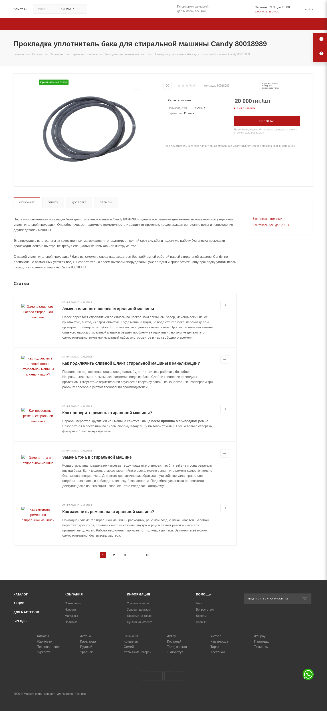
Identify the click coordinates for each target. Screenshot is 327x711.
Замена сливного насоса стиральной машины (108, 309)
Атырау (260, 636)
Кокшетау (131, 641)
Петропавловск (48, 647)
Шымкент (131, 636)
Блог (199, 603)
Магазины (71, 615)
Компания (74, 594)
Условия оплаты (138, 603)
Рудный (86, 647)
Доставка (79, 202)
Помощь (203, 594)
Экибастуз (175, 652)
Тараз (214, 647)
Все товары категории (267, 218)
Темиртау (261, 647)
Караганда (88, 641)
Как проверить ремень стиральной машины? (107, 413)
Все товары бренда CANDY (270, 225)
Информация (138, 594)
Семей (129, 647)
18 (147, 555)
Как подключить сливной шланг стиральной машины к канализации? (131, 363)
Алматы (43, 636)
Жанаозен (44, 641)
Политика (71, 622)
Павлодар (261, 641)
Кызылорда (219, 641)
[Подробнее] (224, 305)
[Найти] (81, 9)
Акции (19, 603)
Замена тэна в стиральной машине (97, 457)
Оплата (53, 202)
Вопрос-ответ (205, 609)
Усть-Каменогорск (137, 652)
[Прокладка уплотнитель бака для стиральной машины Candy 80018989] (89, 130)
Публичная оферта (139, 622)
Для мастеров (26, 612)
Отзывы (106, 202)
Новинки (201, 622)
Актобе (215, 636)
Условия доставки (139, 609)
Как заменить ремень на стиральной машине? (108, 511)
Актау (171, 636)
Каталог (21, 594)
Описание (26, 202)
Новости (70, 609)
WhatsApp (180, 676)
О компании (73, 603)
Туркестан (44, 652)
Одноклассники (169, 676)
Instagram (158, 676)
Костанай (174, 641)
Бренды (21, 621)
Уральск (86, 652)
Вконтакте (146, 676)
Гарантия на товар (139, 615)
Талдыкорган (177, 647)
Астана (85, 636)
